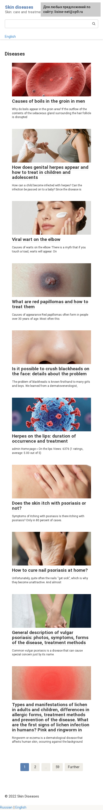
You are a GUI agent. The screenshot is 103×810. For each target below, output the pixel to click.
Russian (6, 807)
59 (57, 767)
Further (74, 767)
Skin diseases (19, 7)
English (10, 36)
